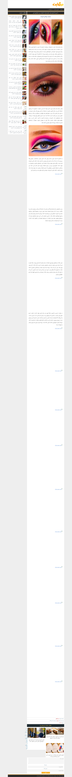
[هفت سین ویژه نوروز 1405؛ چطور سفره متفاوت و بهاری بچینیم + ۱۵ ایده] (24, 123)
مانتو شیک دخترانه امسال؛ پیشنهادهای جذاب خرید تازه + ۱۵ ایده (15, 21)
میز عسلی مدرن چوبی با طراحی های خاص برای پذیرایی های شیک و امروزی (55, 737)
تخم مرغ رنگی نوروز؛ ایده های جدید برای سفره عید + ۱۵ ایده (15, 69)
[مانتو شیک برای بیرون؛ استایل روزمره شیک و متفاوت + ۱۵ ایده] (24, 33)
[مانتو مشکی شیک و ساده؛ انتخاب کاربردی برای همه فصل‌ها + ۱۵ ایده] (24, 47)
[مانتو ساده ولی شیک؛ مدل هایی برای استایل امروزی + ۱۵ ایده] (24, 38)
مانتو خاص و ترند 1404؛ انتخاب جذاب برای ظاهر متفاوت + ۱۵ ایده (15, 50)
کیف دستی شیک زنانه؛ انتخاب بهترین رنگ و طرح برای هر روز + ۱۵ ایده (15, 112)
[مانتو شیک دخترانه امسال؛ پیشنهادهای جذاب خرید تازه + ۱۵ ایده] (24, 23)
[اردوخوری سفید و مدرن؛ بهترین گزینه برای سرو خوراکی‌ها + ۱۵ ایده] (24, 95)
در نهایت (61, 9)
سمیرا (58, 720)
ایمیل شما (45, 768)
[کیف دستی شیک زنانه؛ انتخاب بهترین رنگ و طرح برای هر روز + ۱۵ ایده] (24, 114)
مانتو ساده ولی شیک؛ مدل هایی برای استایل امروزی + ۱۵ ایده (15, 36)
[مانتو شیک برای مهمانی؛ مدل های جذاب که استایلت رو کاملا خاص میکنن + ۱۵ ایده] (24, 28)
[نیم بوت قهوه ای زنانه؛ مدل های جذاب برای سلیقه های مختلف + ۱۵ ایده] (24, 99)
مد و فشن (57, 718)
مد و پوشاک (50, 9)
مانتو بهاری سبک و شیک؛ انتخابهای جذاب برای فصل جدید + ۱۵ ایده (15, 127)
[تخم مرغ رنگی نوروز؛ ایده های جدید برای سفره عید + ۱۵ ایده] (24, 71)
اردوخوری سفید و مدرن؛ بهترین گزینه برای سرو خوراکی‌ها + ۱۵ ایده (15, 93)
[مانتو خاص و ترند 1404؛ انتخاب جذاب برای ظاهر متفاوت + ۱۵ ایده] (24, 52)
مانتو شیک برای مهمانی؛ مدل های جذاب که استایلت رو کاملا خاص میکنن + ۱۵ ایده (15, 27)
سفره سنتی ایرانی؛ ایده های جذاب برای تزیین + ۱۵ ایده (15, 59)
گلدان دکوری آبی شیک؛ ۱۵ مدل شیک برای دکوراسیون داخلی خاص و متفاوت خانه (36, 740)
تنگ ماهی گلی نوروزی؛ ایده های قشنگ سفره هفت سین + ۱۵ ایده (15, 64)
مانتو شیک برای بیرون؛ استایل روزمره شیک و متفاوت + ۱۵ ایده (15, 31)
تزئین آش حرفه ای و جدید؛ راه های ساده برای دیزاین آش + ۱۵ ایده (15, 73)
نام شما (45, 765)
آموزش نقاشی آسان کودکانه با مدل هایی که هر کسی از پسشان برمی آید (55, 755)
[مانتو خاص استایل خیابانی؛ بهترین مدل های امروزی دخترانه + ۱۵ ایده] (24, 57)
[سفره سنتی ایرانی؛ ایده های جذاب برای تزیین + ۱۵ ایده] (24, 61)
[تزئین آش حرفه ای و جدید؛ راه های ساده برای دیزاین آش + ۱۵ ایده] (24, 75)
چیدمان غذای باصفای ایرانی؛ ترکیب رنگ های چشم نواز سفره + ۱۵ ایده (15, 117)
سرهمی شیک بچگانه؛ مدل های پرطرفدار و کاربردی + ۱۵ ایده (15, 78)
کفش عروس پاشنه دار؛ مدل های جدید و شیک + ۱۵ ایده (15, 107)
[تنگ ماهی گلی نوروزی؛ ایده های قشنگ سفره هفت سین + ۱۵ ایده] (24, 66)
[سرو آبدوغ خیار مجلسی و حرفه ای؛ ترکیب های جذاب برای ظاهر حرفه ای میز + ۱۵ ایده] (24, 89)
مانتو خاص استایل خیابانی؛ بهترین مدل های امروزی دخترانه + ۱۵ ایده (15, 55)
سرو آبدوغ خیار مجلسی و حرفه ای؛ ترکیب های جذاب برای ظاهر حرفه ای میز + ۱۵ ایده (15, 88)
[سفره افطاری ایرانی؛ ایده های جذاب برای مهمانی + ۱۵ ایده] (24, 85)
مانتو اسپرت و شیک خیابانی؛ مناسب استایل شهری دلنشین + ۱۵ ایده (15, 17)
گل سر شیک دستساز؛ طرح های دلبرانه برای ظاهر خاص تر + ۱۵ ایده (15, 103)
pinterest (60, 722)
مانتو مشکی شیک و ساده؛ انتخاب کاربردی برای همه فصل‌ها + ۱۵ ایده (15, 45)
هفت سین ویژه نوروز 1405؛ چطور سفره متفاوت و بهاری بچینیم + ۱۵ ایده (15, 122)
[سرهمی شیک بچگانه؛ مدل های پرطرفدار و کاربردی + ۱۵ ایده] (24, 80)
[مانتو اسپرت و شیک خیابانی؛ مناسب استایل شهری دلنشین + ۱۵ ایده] (24, 18)
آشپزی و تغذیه (56, 9)
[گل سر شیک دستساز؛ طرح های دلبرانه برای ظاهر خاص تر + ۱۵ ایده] (24, 105)
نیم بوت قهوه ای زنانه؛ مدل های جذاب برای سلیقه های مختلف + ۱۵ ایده (15, 98)
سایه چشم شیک (45, 16)
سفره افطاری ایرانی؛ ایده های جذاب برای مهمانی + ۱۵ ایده (15, 83)
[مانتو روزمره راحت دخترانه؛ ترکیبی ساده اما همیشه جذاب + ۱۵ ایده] (24, 43)
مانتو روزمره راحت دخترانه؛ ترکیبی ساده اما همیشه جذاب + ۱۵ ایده (15, 41)
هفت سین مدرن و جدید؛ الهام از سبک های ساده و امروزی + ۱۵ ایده (15, 132)
